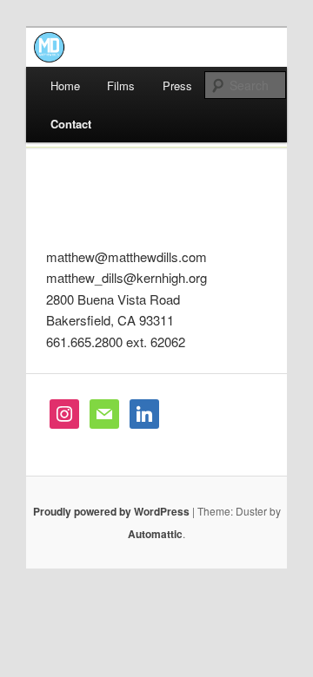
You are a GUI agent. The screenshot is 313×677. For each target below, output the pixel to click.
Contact (70, 123)
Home (65, 85)
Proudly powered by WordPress (111, 511)
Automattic (155, 534)
